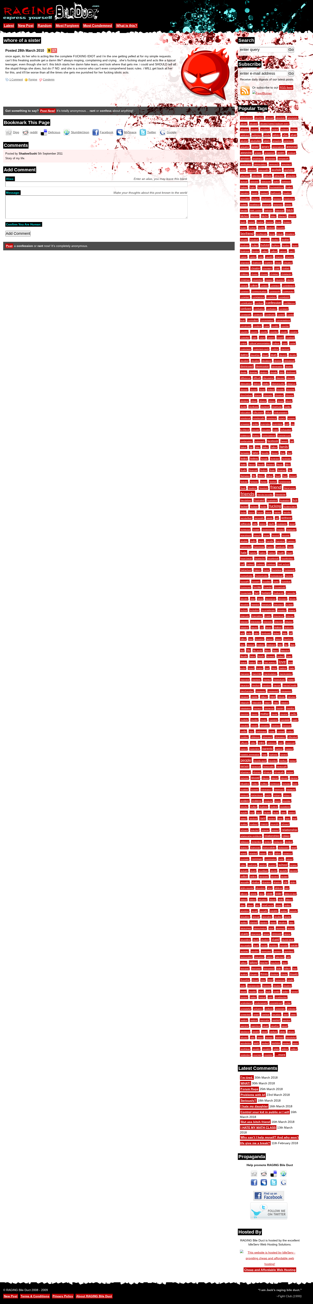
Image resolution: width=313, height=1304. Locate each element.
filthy (288, 464)
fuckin (263, 506)
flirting (261, 476)
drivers (263, 401)
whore (291, 1031)
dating (244, 354)
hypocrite (290, 593)
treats (243, 991)
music (263, 720)
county (254, 332)
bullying (276, 245)
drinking (244, 401)
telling (287, 968)
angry (265, 146)
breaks (244, 239)
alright (267, 141)
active (294, 129)
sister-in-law (290, 894)
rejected (255, 830)
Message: (13, 192)
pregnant (279, 789)
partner (279, 749)
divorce (244, 389)
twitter (253, 997)
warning (244, 1026)
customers (246, 349)
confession (273, 302)
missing (284, 702)
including (254, 610)
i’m (261, 627)
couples (274, 332)
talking (253, 962)
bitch (290, 210)
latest (278, 639)
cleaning (280, 280)
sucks (264, 945)
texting (244, 974)
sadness (252, 865)
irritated (289, 621)
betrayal (267, 204)
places (265, 778)
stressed (276, 934)
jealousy (289, 627)
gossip (256, 529)
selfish (244, 876)
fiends (261, 464)
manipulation (270, 674)
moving (283, 714)
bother (252, 227)
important (278, 604)
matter (291, 679)
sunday (254, 951)
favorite (265, 453)
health (281, 553)
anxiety (281, 152)
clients (290, 280)
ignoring (244, 604)
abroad (269, 118)
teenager (256, 968)
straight (244, 934)
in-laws (289, 604)
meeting (267, 685)
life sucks (257, 650)
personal (256, 766)
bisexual (280, 210)
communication (259, 291)
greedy (257, 535)
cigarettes (257, 280)
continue (258, 314)
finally (243, 470)
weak (265, 1026)
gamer (277, 512)
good (292, 524)
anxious (291, 153)
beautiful (245, 199)
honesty (256, 581)
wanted (276, 1020)
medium (256, 685)
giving (263, 524)
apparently (283, 158)
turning (244, 997)
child (277, 268)
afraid (293, 135)
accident (265, 129)
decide (292, 355)
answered (269, 153)
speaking (245, 917)
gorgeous (245, 529)
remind (267, 842)
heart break (246, 558)
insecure (245, 616)
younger (257, 1055)
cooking (257, 326)
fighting (270, 464)
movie (274, 714)
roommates (270, 859)
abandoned (246, 118)
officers (244, 743)
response (255, 847)
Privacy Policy (63, 1296)
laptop (270, 639)
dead (265, 355)
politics (264, 783)
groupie (286, 535)
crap (254, 337)
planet (275, 778)
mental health (290, 685)
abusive (244, 129)
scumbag (263, 871)
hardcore (280, 547)
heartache (260, 558)
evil (287, 424)
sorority (293, 911)
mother (265, 713)
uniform (269, 1008)
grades (280, 529)
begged (277, 199)
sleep (250, 905)
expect (256, 435)
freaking (252, 488)
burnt (295, 245)
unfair (288, 1003)
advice (276, 135)
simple (253, 894)
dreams (289, 395)
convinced (246, 326)
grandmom (246, 535)
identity (244, 599)
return (263, 853)
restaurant (284, 847)
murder (254, 720)
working (276, 1043)
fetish (243, 464)
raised (244, 818)
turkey (286, 991)
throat (255, 980)
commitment (288, 285)
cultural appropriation (259, 343)
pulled (254, 806)
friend (275, 487)
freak (243, 488)
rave (288, 818)
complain (245, 297)
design (289, 366)
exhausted (286, 429)
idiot (253, 599)
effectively (258, 412)
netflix (243, 731)
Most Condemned (97, 25)
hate (244, 552)
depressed (247, 366)
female (264, 458)
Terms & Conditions (35, 1296)
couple (263, 332)
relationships (271, 835)
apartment (258, 158)
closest (244, 285)
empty (282, 418)
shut (270, 888)
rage (283, 812)
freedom (263, 488)
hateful (253, 553)
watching (255, 1026)
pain (281, 743)
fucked (244, 506)
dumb (243, 407)
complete (271, 297)
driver (254, 401)
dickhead (291, 372)
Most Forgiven (67, 25)
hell (242, 564)
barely (255, 193)
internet (278, 621)
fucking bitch (290, 506)
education (245, 412)
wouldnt (266, 1049)
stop (271, 928)
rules (243, 865)
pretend (244, 795)
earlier (288, 407)
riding (277, 853)
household (280, 587)
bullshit (265, 245)
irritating (244, 627)
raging (292, 812)
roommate (257, 859)
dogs (262, 389)
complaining (258, 297)
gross (266, 535)
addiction (256, 135)
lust (267, 668)
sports (287, 917)
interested (256, 621)
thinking (274, 974)
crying (243, 343)
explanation (246, 441)
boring (260, 222)
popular (286, 783)
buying (255, 251)
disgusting (246, 384)
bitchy (265, 216)
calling (274, 251)
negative (264, 725)
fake (258, 447)
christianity (286, 274)
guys (261, 541)
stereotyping (260, 928)
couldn (275, 326)
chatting (268, 262)
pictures (244, 778)
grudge (244, 541)
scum (253, 871)
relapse (265, 830)
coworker (245, 337)
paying (283, 754)
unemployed (276, 1003)
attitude (267, 176)
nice (251, 731)
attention (256, 176)
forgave (254, 481)
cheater (244, 268)
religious (245, 842)
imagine (255, 604)
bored (251, 222)
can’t (291, 251)
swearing (259, 957)
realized (254, 824)
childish (286, 268)
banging (245, 193)
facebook (272, 441)
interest (244, 621)
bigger (288, 204)
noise (271, 731)
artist (243, 170)
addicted (245, 135)
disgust (290, 378)
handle (269, 541)
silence (244, 894)
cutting (275, 349)
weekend (245, 1031)
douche (290, 389)
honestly (245, 581)
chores (264, 274)
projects (268, 801)
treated (277, 985)
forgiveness (284, 481)
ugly (270, 997)
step (291, 922)
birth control (256, 210)
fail (291, 441)
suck (256, 945)
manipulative (286, 674)
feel (289, 453)
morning (244, 714)
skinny (289, 899)
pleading (245, 783)
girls (255, 524)
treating (287, 985)
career (244, 257)
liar (286, 644)
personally (282, 766)
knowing (260, 639)
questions (285, 806)
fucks (243, 512)
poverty (254, 789)
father (255, 452)
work (256, 1043)
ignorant (283, 599)
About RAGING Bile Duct (94, 1296)
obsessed (267, 737)
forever (244, 481)
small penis (267, 905)
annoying (246, 152)
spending (266, 917)
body (243, 222)
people (246, 760)
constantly (246, 314)
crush (280, 337)
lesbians (271, 644)
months (290, 708)
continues (270, 314)
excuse (255, 429)
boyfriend (247, 233)
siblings (278, 888)
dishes (257, 384)
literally (244, 656)
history (257, 570)
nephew (276, 725)
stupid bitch (287, 940)
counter (285, 326)
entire (255, 424)
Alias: (10, 179)
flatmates (245, 476)
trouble (252, 991)
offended (292, 737)
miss (276, 702)
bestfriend (255, 204)
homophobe (247, 576)
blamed (282, 216)
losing (252, 662)
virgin (293, 1014)
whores (244, 1037)
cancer (283, 251)
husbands (278, 593)
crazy (262, 337)
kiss (251, 639)
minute (281, 697)
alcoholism (256, 141)
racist (275, 812)
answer (258, 153)
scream (244, 871)
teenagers (269, 968)
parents (267, 748)
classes (269, 280)
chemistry (267, 268)
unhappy (258, 1008)
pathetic (273, 754)
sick (287, 888)
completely (284, 297)
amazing (277, 141)
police (255, 783)
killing (243, 639)
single (270, 893)
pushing (263, 806)
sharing (277, 882)
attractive (291, 176)
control (281, 314)
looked (280, 656)
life (248, 650)
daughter (255, 355)
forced (293, 476)
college (254, 285)
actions (284, 129)
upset (256, 1014)
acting (275, 129)
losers (243, 662)
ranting (271, 818)
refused (285, 824)
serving (274, 876)
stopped (280, 928)
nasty (295, 720)
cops (266, 326)
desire (244, 372)
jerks (249, 633)
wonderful (291, 1037)
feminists (286, 458)
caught (269, 257)
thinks (284, 974)
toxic (243, 985)
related (275, 830)
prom (277, 801)
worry (295, 1043)
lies (242, 650)
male (291, 668)
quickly (244, 812)
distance (291, 384)
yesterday (245, 1055)
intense (290, 616)
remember (256, 842)
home (266, 570)
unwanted (245, 1014)
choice (254, 274)
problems (256, 801)
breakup (254, 239)
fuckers (254, 506)
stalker (244, 922)
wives (260, 1037)
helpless (271, 564)
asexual (252, 170)
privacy (287, 795)
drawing (279, 395)
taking (270, 957)
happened (246, 547)
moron (254, 714)
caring (253, 257)
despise (253, 372)
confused (246, 308)
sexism (284, 876)
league (250, 644)
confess (259, 303)
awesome (266, 181)
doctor (254, 389)
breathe (265, 239)
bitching (255, 216)
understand (246, 1003)
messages (286, 691)
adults (267, 135)
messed (244, 697)
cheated (288, 262)
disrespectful (278, 384)
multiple (244, 720)
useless (265, 1014)
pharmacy (245, 772)
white (282, 1031)
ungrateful (246, 1008)
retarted (253, 853)
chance (279, 257)
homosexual (277, 576)
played (284, 778)
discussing (268, 378)
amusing (245, 147)
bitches (244, 216)
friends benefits (265, 494)
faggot (284, 441)
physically (279, 772)
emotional (245, 418)
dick (282, 372)
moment (258, 708)
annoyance (277, 147)
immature (266, 604)
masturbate (279, 679)
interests (268, 621)
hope (276, 581)
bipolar (244, 210)
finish (272, 470)
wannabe (264, 1020)
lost (259, 662)
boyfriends (261, 234)
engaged (245, 424)
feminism (275, 458)
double (280, 389)
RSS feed (286, 87)
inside (268, 616)
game (268, 512)
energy (291, 418)
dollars (271, 389)
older (253, 743)
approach (274, 164)
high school (283, 564)
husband (266, 593)
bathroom (275, 193)
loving (260, 668)
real (294, 818)
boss (278, 222)
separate (263, 876)
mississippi (246, 708)
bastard (264, 193)
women (279, 1037)
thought (294, 974)
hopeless (286, 581)
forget (264, 481)
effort (268, 412)
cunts (292, 343)
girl (277, 518)
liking (267, 650)
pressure (291, 789)
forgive (273, 481)
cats (261, 257)
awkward (286, 181)
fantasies (245, 453)
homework (289, 570)
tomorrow (280, 980)
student (265, 940)
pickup (290, 772)
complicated (246, 303)
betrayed (278, 204)
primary (277, 795)
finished (282, 470)
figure (280, 464)
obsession (280, 737)
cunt (285, 343)
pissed (255, 777)
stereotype (246, 928)
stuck (255, 940)
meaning (245, 685)
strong (287, 934)
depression (262, 366)
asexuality (264, 170)
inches (244, 610)
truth (268, 991)
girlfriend (286, 517)
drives (272, 401)
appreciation (260, 164)
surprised (288, 951)
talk (288, 957)
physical (267, 772)
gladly (271, 524)
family (284, 447)
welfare (273, 1031)
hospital (268, 587)
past (264, 754)
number (244, 737)
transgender (254, 985)
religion (286, 836)
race (259, 812)
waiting (244, 1020)
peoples (273, 760)
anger (255, 146)
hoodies (267, 581)
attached (245, 176)
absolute (280, 118)
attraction (279, 176)
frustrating (272, 500)
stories (290, 928)
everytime (277, 424)
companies (288, 291)
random (253, 818)
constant (283, 309)
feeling (244, 458)
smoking (245, 911)
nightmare (261, 731)
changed (245, 262)
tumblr (277, 991)
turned (294, 991)
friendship (281, 494)
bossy (243, 227)
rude (281, 859)
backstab (262, 187)
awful (276, 181)
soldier (284, 911)
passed (289, 749)
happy (270, 547)
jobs (256, 633)
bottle (261, 227)
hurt (257, 593)
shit (285, 882)
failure (244, 447)
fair (251, 447)
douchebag (246, 395)
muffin (293, 714)
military (264, 697)
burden (286, 245)
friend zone (289, 488)
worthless (245, 1049)
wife (252, 1037)
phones (257, 772)
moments (269, 708)
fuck (295, 500)
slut (257, 905)
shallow (255, 882)
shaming (266, 882)
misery (268, 702)
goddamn (282, 524)
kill (291, 633)
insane (292, 610)
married (267, 679)
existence (245, 435)
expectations (269, 435)
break (280, 234)
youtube (268, 1055)
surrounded (246, 957)
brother (285, 239)
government (268, 529)
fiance (252, 464)
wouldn (256, 1049)
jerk (242, 633)
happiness (259, 547)
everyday (265, 424)
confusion (271, 309)
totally (290, 980)
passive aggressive (250, 754)
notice (290, 731)
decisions (266, 361)
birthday (269, 210)
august (244, 181)
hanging (280, 541)
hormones (245, 587)
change (289, 257)
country (244, 332)
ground (275, 535)
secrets (293, 871)
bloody (292, 216)
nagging (273, 720)
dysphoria (277, 407)
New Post (25, 25)
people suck (260, 760)
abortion (259, 118)
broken (275, 239)
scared (272, 865)
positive (244, 789)
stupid (275, 939)
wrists (276, 1049)
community (275, 291)
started (253, 922)
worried (286, 1043)
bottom (270, 227)
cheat (278, 262)
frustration (285, 500)
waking (253, 1020)
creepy (271, 337)
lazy (242, 644)
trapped (267, 985)
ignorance (271, 599)
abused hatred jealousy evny (274, 123)
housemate (246, 593)
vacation (276, 1014)
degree (277, 361)
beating (287, 193)
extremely (259, 441)
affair (285, 135)
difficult (256, 378)
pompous (275, 783)
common (245, 291)
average (254, 181)
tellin (279, 968)
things (264, 974)
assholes (289, 170)
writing (285, 1049)
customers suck (261, 349)
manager (245, 674)
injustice (282, 610)
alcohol (244, 141)
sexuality (245, 882)
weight (256, 1031)
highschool (246, 570)
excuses (266, 429)
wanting (286, 1020)
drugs (280, 401)
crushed (290, 337)
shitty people (247, 888)
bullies (255, 245)
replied (289, 842)
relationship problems (251, 836)
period (293, 760)
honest (289, 576)
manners (245, 679)
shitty (293, 882)
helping (260, 564)
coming (264, 285)
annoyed (291, 146)
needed (244, 725)
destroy (263, 372)
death (274, 355)
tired (270, 980)
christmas (245, 280)
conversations (283, 320)
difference (245, 378)
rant (262, 818)
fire (290, 470)
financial (253, 470)
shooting (260, 888)
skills (281, 899)
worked (265, 1043)
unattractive (281, 997)
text (295, 968)
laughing (288, 639)
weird (264, 1031)
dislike (266, 384)
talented (280, 957)
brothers (245, 245)
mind (272, 696)
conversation (267, 320)
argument (286, 164)
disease (280, 378)
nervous (287, 725)
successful (246, 945)
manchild (256, 674)
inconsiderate (268, 610)
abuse (244, 123)
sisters (244, 899)
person (245, 766)
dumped (265, 407)
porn (295, 783)
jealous (278, 627)
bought (280, 227)
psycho (244, 806)
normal (280, 731)
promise (287, 801)
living (252, 656)
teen (285, 963)
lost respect (270, 662)
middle (254, 697)
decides (255, 361)
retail (293, 847)
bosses (287, 222)
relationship (289, 829)
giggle (270, 518)
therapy (254, 974)
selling (253, 876)
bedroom (266, 199)
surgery (277, 951)
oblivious (255, 737)
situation (262, 899)
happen (291, 541)
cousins (293, 332)
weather (275, 1026)
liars (292, 644)
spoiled (277, 917)
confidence (289, 303)
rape (280, 818)
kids (285, 633)
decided (244, 361)
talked (244, 963)
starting (263, 922)
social (254, 911)
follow (270, 476)
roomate (245, 859)
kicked (277, 633)
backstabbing (276, 187)
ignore (293, 599)
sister (279, 893)
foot (285, 476)
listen (275, 650)
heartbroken (287, 558)
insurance (278, 616)
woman (269, 1037)
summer (244, 951)
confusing (259, 309)
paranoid (290, 743)
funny (251, 512)
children (244, 274)
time (263, 980)
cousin (284, 332)
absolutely (293, 118)
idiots (260, 599)
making (282, 668)
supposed (266, 951)
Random (45, 25)
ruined (289, 859)
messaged (273, 691)
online (261, 742)
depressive (277, 366)
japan (268, 627)
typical (262, 997)
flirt (254, 476)
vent (286, 1014)
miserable (257, 702)
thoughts (245, 980)
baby (252, 187)
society (274, 911)
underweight (261, 1003)
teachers (275, 963)
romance (287, 853)
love (282, 662)
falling (274, 447)
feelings (254, 458)
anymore (245, 158)
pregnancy (266, 789)
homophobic (262, 576)
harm (290, 547)
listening (285, 650)
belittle (244, 204)
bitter (273, 216)
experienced (284, 435)
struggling (245, 940)
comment (275, 285)
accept (254, 129)
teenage (245, 968)
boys (272, 234)
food (278, 476)
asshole (276, 169)
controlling (253, 320)
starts (273, 922)
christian (274, 274)
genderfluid (246, 518)
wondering (246, 1043)
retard (243, 853)
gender (287, 512)
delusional (289, 361)
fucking (275, 506)
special (256, 917)
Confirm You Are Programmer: (24, 224)
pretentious (256, 795)
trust (261, 991)
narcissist (284, 720)
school (283, 864)
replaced (278, 842)
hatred (271, 553)
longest (270, 656)
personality (268, 766)
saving (263, 865)
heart (289, 553)
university (280, 1008)
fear (283, 453)
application (246, 164)
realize (244, 824)
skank (273, 899)
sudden (273, 945)
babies (244, 187)
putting (273, 806)
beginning (289, 199)
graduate (291, 529)
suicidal (283, 945)
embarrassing (280, 412)
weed (284, 1026)
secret (274, 871)
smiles (287, 905)
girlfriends (245, 524)
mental (277, 685)
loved (251, 668)
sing (262, 894)
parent (244, 749)
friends (247, 493)
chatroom (256, 262)
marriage (256, 679)
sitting (253, 899)
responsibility (269, 847)
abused (253, 123)
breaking (290, 234)
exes (275, 429)
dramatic (268, 395)
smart (278, 905)
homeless (276, 570)
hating (262, 553)
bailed (289, 187)
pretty (268, 795)
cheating (255, 268)
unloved (292, 1008)
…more (280, 1054)
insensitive (257, 616)
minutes (291, 697)
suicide (294, 945)
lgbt (280, 644)
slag (243, 905)
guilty (253, 541)
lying (274, 668)
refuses (244, 830)
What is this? (126, 25)
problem (245, 801)
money (280, 708)
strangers (255, 934)
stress (266, 934)
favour (275, 453)
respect (244, 847)
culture (276, 343)
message (260, 691)
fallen (265, 447)
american (288, 141)
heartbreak (273, 558)
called (265, 251)
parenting (254, 749)
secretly (283, 871)
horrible (257, 587)
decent (283, 355)
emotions (271, 418)
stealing (282, 922)
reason (264, 824)
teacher (264, 962)
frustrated (259, 500)
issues (254, 627)
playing (293, 778)
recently (275, 824)
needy (254, 725)
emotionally (258, 418)
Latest (9, 25)
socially (263, 911)
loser (289, 656)
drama (258, 395)
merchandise (247, 691)
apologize (270, 158)
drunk (289, 401)
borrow (269, 222)
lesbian (260, 644)
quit (252, 812)
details (273, 372)
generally (259, 518)
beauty (255, 199)
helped (250, 564)
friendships (246, 500)
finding (263, 470)
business (245, 251)
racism (267, 812)
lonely (261, 656)
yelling (294, 1049)
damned (285, 349)
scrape (293, 865)
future (260, 512)
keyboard (266, 633)
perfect (283, 760)
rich (270, 853)
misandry (245, 702)
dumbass (253, 407)
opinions (271, 743)
